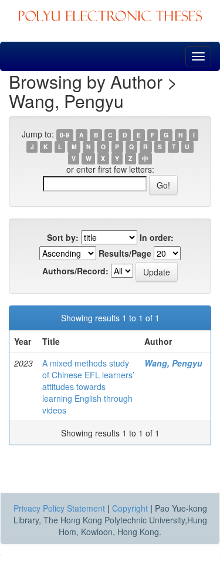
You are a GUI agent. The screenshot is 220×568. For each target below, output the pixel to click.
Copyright (130, 508)
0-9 (64, 134)
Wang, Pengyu (173, 363)
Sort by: (63, 237)
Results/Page (125, 253)
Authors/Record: (75, 271)
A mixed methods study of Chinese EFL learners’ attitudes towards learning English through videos (88, 386)
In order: (157, 237)
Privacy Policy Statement (59, 508)
